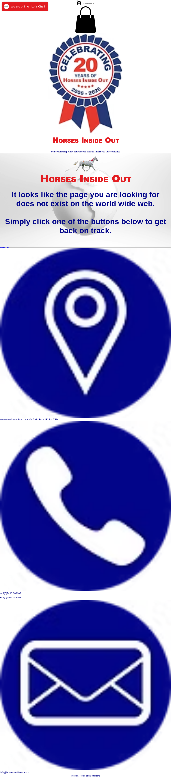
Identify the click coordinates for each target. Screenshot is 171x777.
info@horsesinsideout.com (14, 772)
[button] (85, 19)
